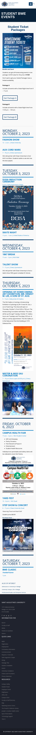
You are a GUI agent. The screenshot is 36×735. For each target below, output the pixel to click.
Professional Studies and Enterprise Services (14, 592)
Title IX (3, 719)
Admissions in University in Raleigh (11, 586)
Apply (3, 641)
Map (3, 703)
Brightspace (5, 692)
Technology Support (7, 716)
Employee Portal (6, 689)
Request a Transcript (7, 655)
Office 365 (4, 695)
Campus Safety (6, 684)
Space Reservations (7, 713)
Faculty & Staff (6, 625)
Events (3, 668)
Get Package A (10, 98)
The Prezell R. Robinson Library (10, 708)
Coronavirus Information (8, 649)
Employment (5, 646)
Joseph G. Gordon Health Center (10, 711)
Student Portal (5, 687)
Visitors (4, 633)
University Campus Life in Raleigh (11, 589)
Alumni (3, 623)
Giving (3, 660)
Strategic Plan (5, 663)
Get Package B (10, 117)
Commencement (6, 652)
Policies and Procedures (8, 673)
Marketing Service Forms (8, 705)
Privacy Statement (7, 676)
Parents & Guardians (7, 631)
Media (3, 628)
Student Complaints (7, 665)
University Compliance (8, 671)
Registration (5, 644)
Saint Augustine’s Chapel (8, 657)
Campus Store (5, 697)
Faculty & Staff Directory (8, 700)
